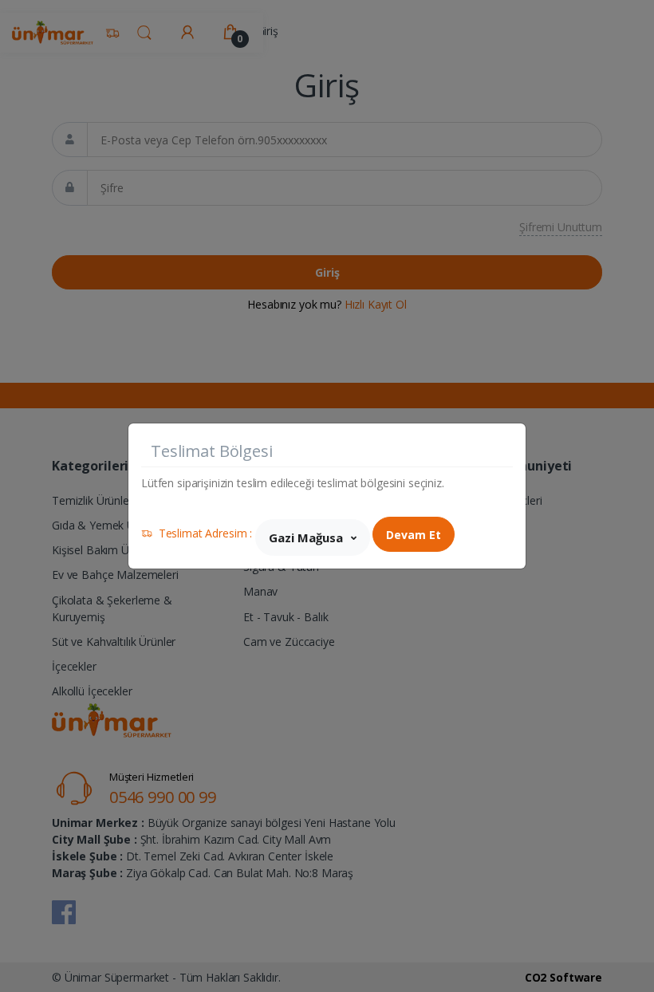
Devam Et (413, 534)
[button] (312, 537)
